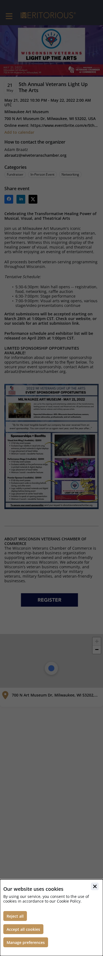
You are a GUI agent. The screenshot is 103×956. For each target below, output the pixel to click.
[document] (51, 917)
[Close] (95, 886)
